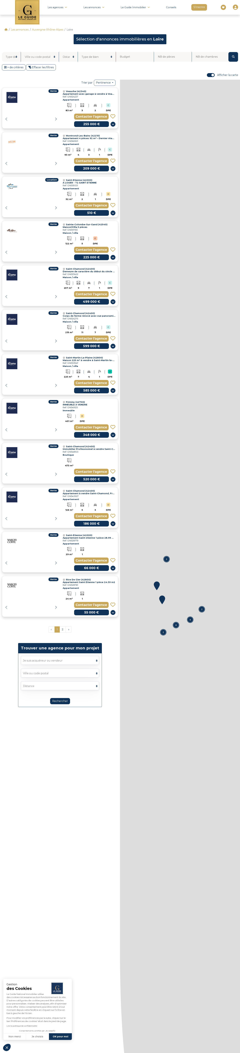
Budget (125, 56)
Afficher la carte (227, 75)
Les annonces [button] (92, 7)
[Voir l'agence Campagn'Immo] (12, 230)
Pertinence (103, 82)
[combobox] (11, 57)
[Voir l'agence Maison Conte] (12, 541)
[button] (56, 119)
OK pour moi (60, 1036)
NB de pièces (166, 56)
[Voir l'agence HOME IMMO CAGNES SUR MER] (12, 142)
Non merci (14, 1036)
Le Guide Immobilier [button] (133, 7)
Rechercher (60, 701)
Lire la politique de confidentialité (22, 1026)
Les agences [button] (55, 7)
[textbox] (10, 57)
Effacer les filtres (42, 67)
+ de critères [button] (15, 67)
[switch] (211, 75)
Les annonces (20, 29)
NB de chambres (207, 56)
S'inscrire (199, 7)
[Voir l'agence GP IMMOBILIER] (12, 186)
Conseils (171, 7)
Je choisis (37, 1036)
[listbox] (68, 56)
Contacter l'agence (91, 116)
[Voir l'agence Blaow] (12, 97)
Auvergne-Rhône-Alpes (47, 29)
